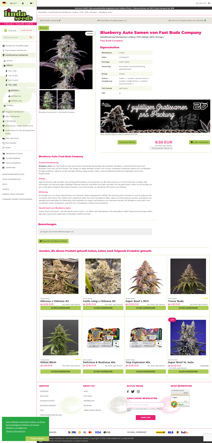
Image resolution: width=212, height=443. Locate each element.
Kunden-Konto (47, 401)
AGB (86, 391)
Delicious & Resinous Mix (99, 362)
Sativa (9, 61)
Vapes (7, 147)
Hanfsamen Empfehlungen (16, 46)
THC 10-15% (13, 76)
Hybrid (9, 105)
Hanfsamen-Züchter (14, 153)
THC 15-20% (13, 80)
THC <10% (12, 71)
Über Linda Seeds (92, 410)
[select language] (4, 3)
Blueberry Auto (105, 12)
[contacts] (31, 3)
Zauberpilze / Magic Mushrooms (19, 126)
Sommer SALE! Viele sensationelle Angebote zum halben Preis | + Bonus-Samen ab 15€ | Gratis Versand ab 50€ (124, 8)
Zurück (44, 28)
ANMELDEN (145, 417)
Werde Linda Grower (13, 194)
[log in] (22, 3)
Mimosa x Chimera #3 (54, 301)
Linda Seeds (172, 298)
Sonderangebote (12, 158)
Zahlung (44, 396)
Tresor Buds (176, 301)
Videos (5, 189)
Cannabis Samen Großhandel (17, 199)
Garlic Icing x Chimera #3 (99, 301)
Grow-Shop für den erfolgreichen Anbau (20, 132)
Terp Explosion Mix (138, 362)
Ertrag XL (16, 96)
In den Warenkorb (200, 142)
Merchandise (10, 143)
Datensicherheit (48, 405)
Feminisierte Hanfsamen (15, 50)
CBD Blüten (10, 121)
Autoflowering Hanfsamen (59, 12)
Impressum (89, 401)
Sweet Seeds (45, 298)
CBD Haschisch (12, 138)
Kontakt (88, 405)
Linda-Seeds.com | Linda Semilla (120, 438)
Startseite (42, 12)
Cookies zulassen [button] (37, 439)
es (197, 3)
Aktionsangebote (13, 163)
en (200, 3)
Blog (4, 184)
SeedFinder (10, 167)
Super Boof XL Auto (181, 362)
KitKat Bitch (48, 362)
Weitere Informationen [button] (15, 431)
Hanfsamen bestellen (51, 415)
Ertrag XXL (16, 101)
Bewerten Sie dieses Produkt (54, 241)
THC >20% (84, 12)
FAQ (42, 410)
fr (204, 3)
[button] (14, 439)
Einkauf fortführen (127, 142)
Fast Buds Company (111, 40)
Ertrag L (93, 12)
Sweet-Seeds (130, 298)
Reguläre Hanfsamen (14, 112)
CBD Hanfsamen (12, 116)
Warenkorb (26, 30)
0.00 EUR (11, 31)
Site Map (88, 396)
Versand (44, 391)
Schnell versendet (137, 432)
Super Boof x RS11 (137, 301)
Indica (75, 12)
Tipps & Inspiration (11, 179)
